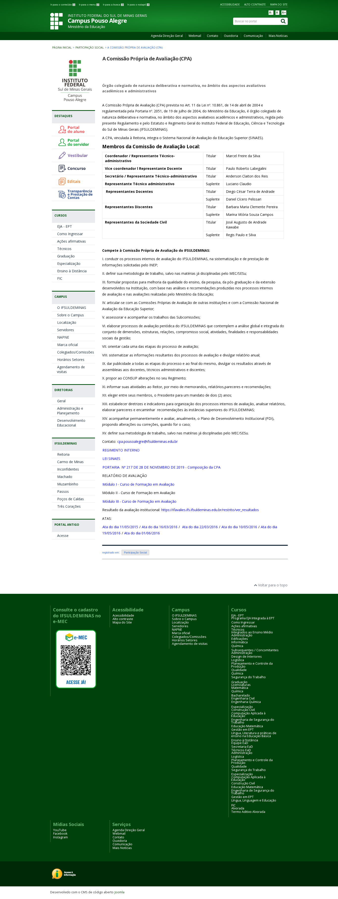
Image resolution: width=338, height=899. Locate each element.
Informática (239, 642)
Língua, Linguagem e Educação (253, 800)
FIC (59, 278)
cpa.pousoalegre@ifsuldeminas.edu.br (147, 441)
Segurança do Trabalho (248, 677)
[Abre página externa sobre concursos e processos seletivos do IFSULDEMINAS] (75, 171)
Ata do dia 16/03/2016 (159, 526)
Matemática (239, 688)
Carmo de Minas (70, 461)
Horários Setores (70, 359)
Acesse (63, 535)
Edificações (239, 639)
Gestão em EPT (242, 729)
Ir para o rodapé (138, 4)
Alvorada (237, 808)
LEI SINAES (111, 458)
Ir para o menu (89, 4)
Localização (66, 322)
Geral (61, 401)
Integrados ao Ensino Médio (252, 632)
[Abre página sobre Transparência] (75, 197)
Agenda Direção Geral (167, 36)
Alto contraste (255, 4)
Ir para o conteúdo (62, 4)
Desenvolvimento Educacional (71, 422)
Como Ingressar (70, 233)
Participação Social (89, 47)
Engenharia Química (246, 702)
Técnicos (64, 248)
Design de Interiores (246, 656)
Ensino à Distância (72, 271)
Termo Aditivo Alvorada (248, 812)
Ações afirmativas (71, 241)
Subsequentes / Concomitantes (255, 650)
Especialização (68, 263)
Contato (212, 36)
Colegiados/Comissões (75, 352)
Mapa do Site (279, 4)
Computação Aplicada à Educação (248, 714)
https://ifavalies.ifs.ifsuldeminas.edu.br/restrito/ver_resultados (210, 509)
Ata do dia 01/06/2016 (142, 533)
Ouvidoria (231, 36)
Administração (241, 635)
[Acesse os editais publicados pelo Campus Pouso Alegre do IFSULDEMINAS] (75, 184)
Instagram (60, 837)
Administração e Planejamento (70, 410)
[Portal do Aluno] (75, 132)
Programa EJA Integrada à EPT (252, 618)
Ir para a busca (113, 4)
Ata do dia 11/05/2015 (120, 526)
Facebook (60, 833)
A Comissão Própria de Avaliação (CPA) (147, 58)
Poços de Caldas (70, 499)
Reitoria (63, 454)
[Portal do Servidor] (75, 145)
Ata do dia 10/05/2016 (239, 526)
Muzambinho (67, 484)
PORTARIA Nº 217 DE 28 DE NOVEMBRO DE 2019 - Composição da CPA (161, 467)
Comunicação (253, 36)
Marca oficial (67, 344)
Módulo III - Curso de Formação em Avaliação (139, 501)
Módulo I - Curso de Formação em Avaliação (138, 484)
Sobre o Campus (70, 315)
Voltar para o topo (272, 585)
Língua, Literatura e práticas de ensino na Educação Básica (253, 734)
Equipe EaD (239, 743)
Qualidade (239, 670)
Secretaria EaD (242, 747)
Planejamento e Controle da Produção (252, 664)
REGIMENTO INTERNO (121, 450)
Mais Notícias (278, 36)
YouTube (60, 830)
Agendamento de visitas (71, 369)
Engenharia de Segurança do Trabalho (252, 721)
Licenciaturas (241, 685)
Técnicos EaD (241, 750)
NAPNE (63, 337)
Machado (64, 476)
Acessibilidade (230, 4)
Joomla (119, 892)
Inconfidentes (68, 469)
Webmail (195, 36)
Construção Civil (243, 710)
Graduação (66, 256)
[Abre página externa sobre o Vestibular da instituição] (75, 158)
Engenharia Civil (243, 698)
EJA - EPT (64, 226)
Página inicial (62, 47)
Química (237, 646)
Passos (63, 491)
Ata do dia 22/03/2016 (200, 526)
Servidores (65, 329)
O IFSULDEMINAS (71, 307)
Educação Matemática (247, 726)
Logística (237, 660)
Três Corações (69, 506)
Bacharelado (240, 695)
